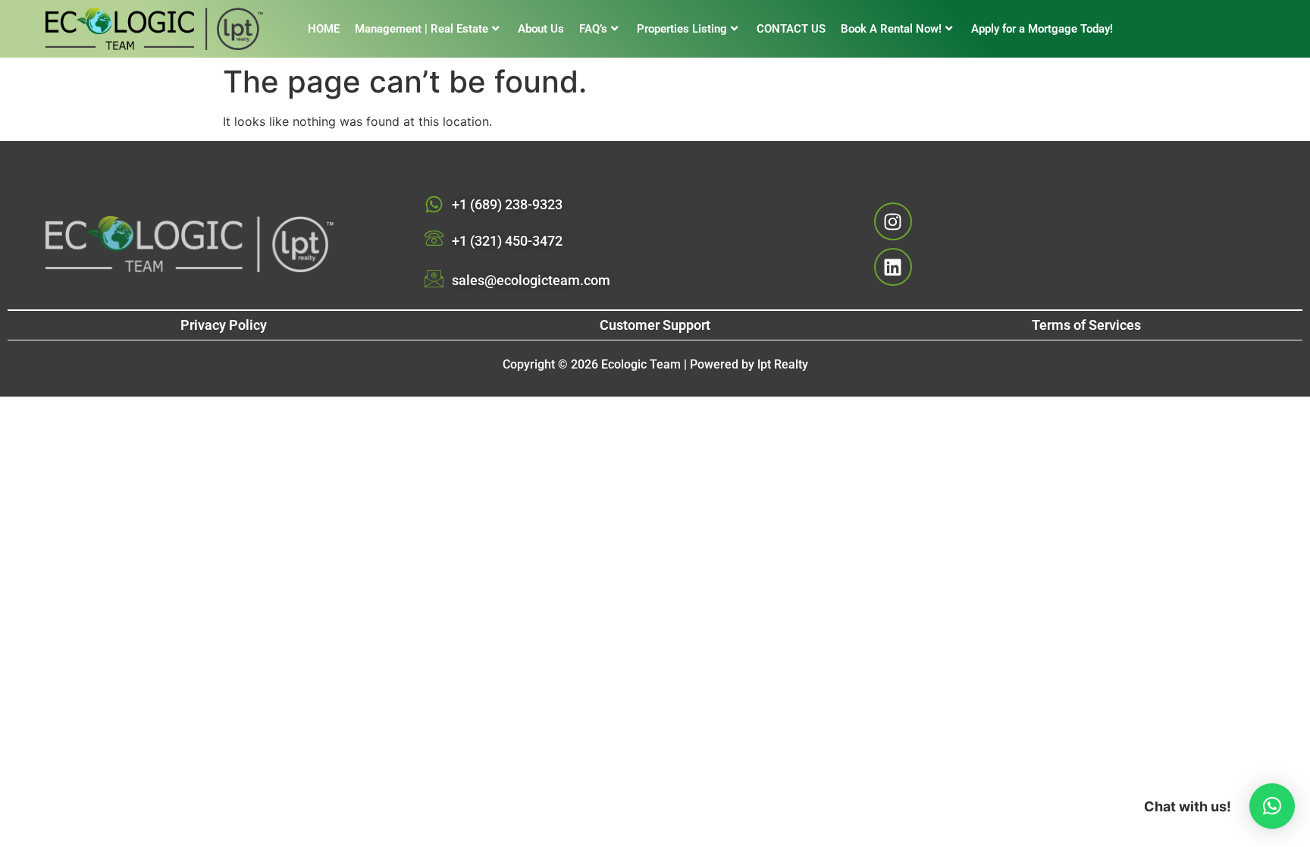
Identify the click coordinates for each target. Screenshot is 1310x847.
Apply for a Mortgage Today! (1042, 29)
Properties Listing (682, 29)
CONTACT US (791, 29)
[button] (1272, 806)
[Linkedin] (893, 267)
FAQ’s (593, 29)
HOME (324, 29)
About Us (541, 29)
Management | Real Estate (421, 29)
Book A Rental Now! (891, 29)
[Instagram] (893, 221)
